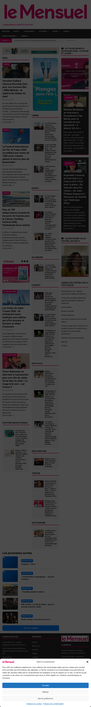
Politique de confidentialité (53, 704)
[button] (87, 662)
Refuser (45, 692)
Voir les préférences (45, 698)
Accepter (45, 685)
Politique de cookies (34, 704)
